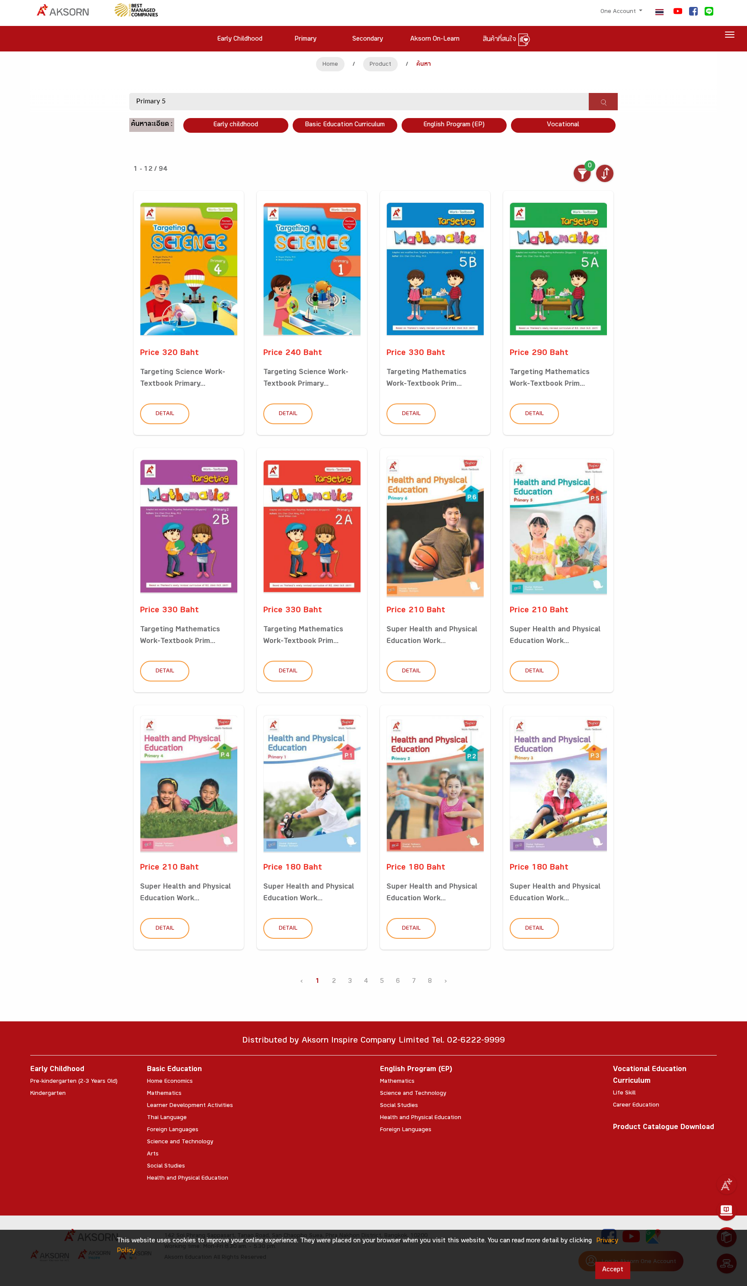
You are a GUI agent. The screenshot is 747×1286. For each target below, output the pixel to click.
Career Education (636, 1105)
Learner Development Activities (190, 1106)
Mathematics (164, 1094)
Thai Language (167, 1118)
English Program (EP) (454, 125)
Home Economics (170, 1081)
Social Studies (166, 1166)
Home (330, 64)
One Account (619, 12)
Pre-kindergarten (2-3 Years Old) (74, 1081)
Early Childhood (57, 1070)
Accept (612, 1270)
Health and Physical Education (187, 1178)
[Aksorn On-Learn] (727, 1211)
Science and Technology (180, 1142)
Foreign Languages (172, 1130)
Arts (153, 1154)
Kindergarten (48, 1094)
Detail (165, 414)
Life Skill (624, 1093)
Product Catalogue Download (663, 1128)
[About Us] (727, 1184)
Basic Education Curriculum (345, 125)
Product (380, 64)
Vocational (563, 125)
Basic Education (174, 1070)
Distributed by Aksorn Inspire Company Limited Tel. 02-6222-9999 (373, 1041)
